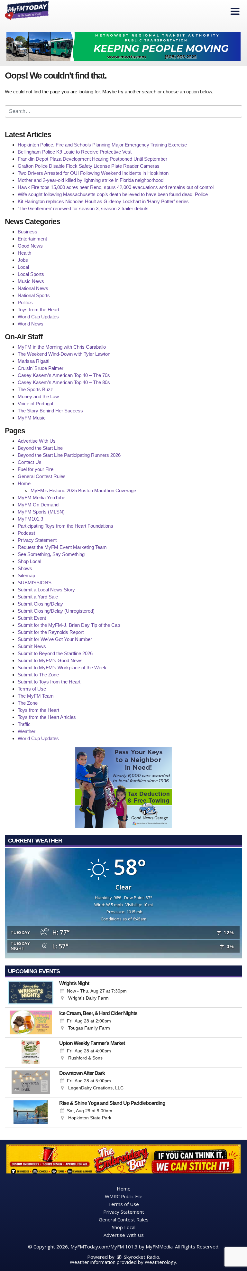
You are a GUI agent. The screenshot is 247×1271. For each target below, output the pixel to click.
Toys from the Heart (38, 309)
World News (30, 323)
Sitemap (26, 575)
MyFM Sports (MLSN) (41, 511)
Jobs (23, 260)
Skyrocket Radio (141, 1257)
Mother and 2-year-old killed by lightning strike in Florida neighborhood (90, 180)
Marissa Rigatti (33, 361)
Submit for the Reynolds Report (51, 632)
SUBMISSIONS (34, 582)
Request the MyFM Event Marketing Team (62, 547)
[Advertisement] (123, 46)
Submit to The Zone (38, 674)
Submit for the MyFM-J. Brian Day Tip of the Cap (69, 625)
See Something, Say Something (51, 554)
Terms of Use (32, 689)
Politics (25, 302)
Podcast (26, 533)
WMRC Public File (123, 1196)
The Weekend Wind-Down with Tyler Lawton (64, 354)
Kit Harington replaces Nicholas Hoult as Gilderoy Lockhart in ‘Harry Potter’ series (103, 201)
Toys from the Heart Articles (47, 717)
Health (24, 253)
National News (33, 288)
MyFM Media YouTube (41, 497)
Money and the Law (38, 396)
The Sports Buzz (35, 389)
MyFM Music (32, 417)
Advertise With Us (37, 441)
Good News (30, 246)
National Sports (34, 295)
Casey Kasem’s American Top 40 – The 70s (64, 375)
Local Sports (31, 274)
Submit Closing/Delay (40, 604)
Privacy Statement (37, 540)
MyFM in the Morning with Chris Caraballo (62, 347)
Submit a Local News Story (46, 589)
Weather (26, 731)
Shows (25, 568)
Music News (31, 281)
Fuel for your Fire (35, 469)
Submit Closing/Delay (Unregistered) (56, 611)
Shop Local (29, 561)
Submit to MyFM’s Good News (50, 660)
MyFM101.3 (30, 519)
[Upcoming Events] (30, 992)
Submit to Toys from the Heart (49, 681)
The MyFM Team (36, 696)
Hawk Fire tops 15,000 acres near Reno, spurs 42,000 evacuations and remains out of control (116, 187)
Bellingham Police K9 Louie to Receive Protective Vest (75, 152)
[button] (235, 11)
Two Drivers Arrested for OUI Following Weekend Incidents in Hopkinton (93, 173)
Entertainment (32, 238)
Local (23, 267)
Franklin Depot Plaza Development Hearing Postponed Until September (92, 159)
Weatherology (160, 1262)
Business (27, 231)
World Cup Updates (38, 316)
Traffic (24, 724)
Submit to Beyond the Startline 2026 (55, 653)
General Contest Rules (42, 476)
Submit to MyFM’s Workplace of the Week (62, 667)
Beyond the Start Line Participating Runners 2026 (69, 455)
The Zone (28, 703)
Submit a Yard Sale (38, 596)
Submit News (32, 646)
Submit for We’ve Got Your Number (55, 639)
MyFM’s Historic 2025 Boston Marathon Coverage (83, 490)
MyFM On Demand (38, 504)
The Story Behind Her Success (50, 410)
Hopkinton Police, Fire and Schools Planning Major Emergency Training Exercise (102, 144)
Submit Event (32, 618)
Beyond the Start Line (40, 448)
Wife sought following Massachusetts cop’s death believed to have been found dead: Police (113, 194)
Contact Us (29, 462)
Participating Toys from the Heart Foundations (65, 526)
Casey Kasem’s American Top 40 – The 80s (64, 382)
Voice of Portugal (35, 403)
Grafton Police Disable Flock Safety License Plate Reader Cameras (89, 166)
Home (24, 483)
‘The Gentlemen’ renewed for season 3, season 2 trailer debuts (83, 208)
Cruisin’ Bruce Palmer (40, 368)
